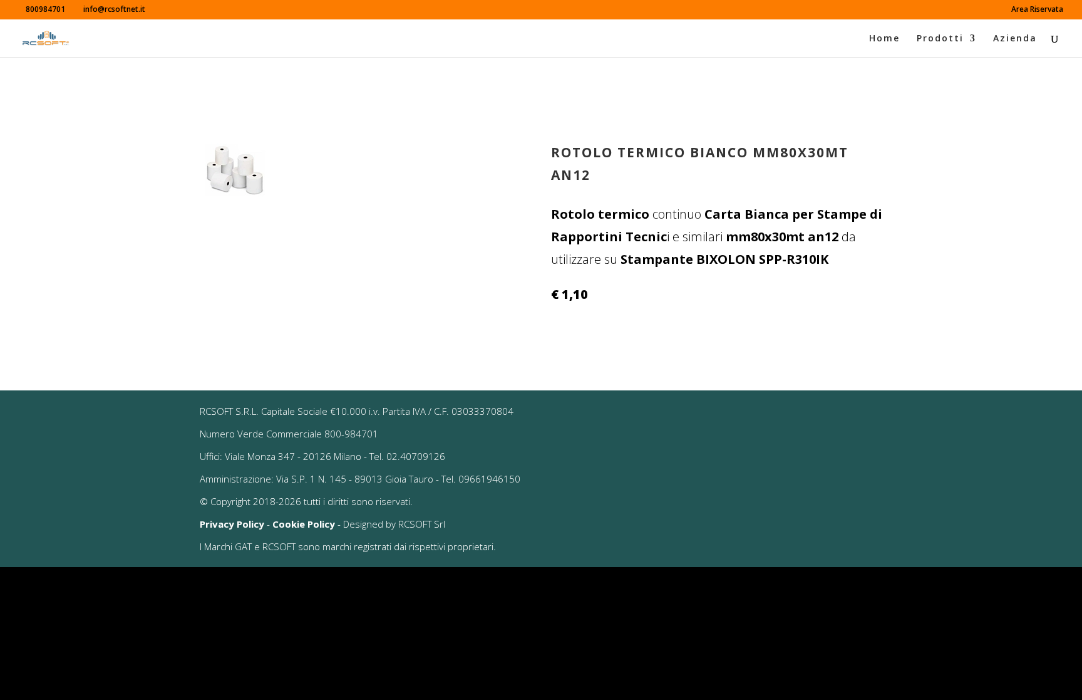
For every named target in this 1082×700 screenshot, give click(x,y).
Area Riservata (1037, 10)
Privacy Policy (232, 524)
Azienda (1015, 39)
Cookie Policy (303, 524)
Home (884, 39)
